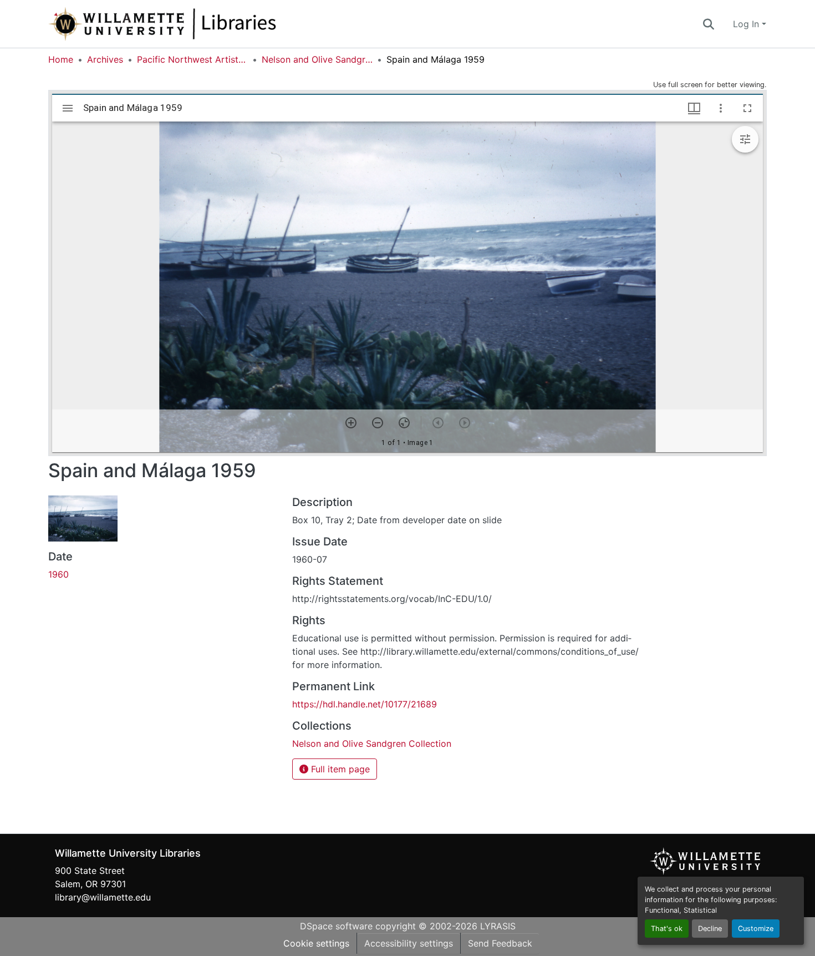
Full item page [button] (339, 769)
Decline (710, 928)
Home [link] (60, 59)
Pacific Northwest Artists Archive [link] (192, 59)
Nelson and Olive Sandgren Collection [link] (317, 59)
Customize (755, 928)
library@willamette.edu (103, 897)
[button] (199, 23)
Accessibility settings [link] (408, 943)
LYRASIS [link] (498, 926)
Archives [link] (105, 59)
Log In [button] (747, 23)
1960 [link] (58, 574)
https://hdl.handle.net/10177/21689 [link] (364, 704)
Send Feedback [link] (500, 943)
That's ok (666, 928)
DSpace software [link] (336, 926)
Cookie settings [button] (316, 943)
